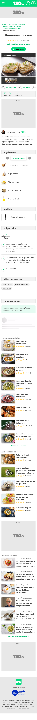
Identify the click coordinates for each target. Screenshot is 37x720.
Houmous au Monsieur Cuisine (25, 369)
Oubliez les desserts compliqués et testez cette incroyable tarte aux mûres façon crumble (25, 576)
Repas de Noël (7, 288)
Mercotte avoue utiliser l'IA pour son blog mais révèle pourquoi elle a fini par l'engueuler (25, 603)
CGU (4, 705)
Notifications (29, 700)
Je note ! (20, 49)
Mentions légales (27, 703)
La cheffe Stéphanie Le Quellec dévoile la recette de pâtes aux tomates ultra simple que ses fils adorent (25, 563)
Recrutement (16, 703)
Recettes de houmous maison (12, 28)
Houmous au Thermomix (21, 342)
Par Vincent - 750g (13, 132)
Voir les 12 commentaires (18, 44)
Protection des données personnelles (15, 707)
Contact (12, 700)
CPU (8, 705)
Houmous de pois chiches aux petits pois (24, 383)
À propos (5, 700)
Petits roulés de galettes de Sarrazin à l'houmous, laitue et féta (25, 470)
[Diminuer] (7, 158)
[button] (24, 87)
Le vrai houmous (23, 407)
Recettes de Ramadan (21, 284)
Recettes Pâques (7, 284)
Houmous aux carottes (22, 356)
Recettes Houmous (18, 446)
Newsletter (20, 700)
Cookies (31, 707)
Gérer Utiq (25, 709)
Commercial (7, 703)
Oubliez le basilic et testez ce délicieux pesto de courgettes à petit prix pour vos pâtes (25, 629)
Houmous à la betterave (22, 395)
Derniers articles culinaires (18, 637)
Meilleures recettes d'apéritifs (16, 24)
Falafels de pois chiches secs (23, 456)
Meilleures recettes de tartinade (12, 26)
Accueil (3, 24)
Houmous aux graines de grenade (25, 482)
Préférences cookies (14, 709)
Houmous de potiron (25, 508)
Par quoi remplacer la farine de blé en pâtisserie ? (25, 590)
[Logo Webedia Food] (18, 693)
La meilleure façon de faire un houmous (25, 435)
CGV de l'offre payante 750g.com (22, 705)
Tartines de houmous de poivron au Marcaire (25, 497)
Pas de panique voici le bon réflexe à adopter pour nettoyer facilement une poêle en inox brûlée (25, 616)
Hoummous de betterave (22, 422)
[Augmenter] (29, 158)
